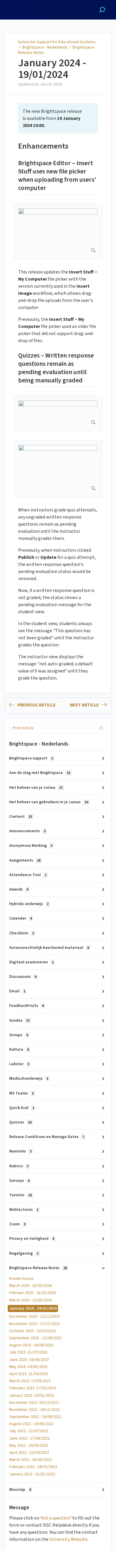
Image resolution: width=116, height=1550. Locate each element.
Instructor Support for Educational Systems (56, 42)
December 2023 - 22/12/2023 (34, 1316)
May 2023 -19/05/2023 (28, 1367)
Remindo (20, 1151)
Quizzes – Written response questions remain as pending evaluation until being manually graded (56, 368)
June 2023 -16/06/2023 (29, 1360)
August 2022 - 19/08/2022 (31, 1424)
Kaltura (19, 1049)
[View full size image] (58, 231)
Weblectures (23, 1210)
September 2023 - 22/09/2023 (35, 1338)
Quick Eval (21, 1108)
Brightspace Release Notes (38, 1268)
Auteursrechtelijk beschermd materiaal (49, 948)
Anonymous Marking (30, 846)
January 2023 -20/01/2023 (31, 1395)
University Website (68, 1539)
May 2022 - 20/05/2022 (28, 1445)
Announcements (27, 831)
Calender (20, 918)
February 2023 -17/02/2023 (32, 1388)
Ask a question (55, 1518)
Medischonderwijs (28, 1078)
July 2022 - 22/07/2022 (28, 1431)
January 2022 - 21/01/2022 (32, 1474)
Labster (19, 1064)
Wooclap (20, 1490)
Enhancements (43, 146)
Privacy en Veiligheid (31, 1239)
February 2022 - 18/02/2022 (33, 1467)
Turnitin (20, 1195)
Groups (18, 1035)
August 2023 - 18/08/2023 (31, 1345)
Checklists (21, 933)
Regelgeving (23, 1253)
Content (20, 817)
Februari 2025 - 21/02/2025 (32, 1293)
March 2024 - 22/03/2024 (30, 1300)
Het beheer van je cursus (36, 788)
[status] (58, 118)
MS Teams (21, 1093)
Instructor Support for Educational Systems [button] (31, 7)
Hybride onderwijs (28, 904)
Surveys (19, 1181)
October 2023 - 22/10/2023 (32, 1331)
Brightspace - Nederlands (45, 47)
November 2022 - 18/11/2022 (34, 1410)
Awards (18, 889)
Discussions (22, 977)
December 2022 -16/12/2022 (34, 1403)
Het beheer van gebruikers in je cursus (48, 802)
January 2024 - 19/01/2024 (52, 69)
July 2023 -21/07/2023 (28, 1352)
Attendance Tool (27, 875)
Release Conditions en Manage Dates (46, 1137)
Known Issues (21, 1279)
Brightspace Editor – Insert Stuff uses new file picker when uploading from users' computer (57, 176)
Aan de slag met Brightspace (39, 773)
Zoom (17, 1224)
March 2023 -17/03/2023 (30, 1381)
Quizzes (20, 1122)
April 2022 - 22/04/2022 (29, 1453)
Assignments (24, 860)
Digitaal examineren (31, 962)
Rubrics (19, 1166)
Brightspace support (31, 758)
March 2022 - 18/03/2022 (30, 1460)
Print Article (23, 728)
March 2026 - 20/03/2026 (30, 1286)
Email (17, 991)
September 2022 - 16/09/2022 (35, 1417)
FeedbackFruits (26, 1006)
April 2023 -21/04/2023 (28, 1374)
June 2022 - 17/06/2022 (29, 1438)
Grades (19, 1020)
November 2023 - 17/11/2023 (34, 1324)
